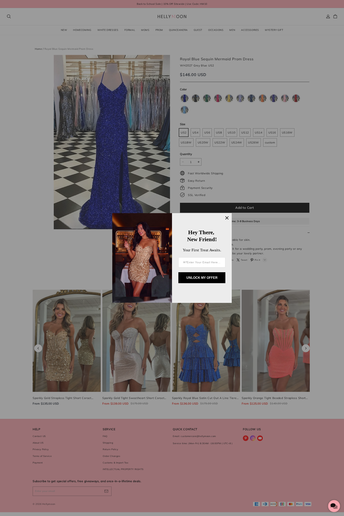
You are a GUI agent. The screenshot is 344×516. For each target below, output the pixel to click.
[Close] (227, 218)
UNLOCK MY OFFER (202, 277)
